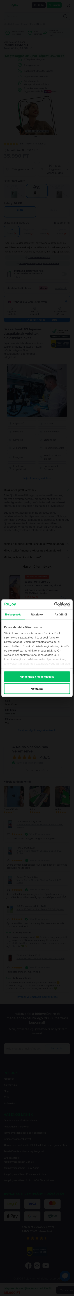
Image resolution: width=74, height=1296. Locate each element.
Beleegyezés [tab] (13, 614)
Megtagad (37, 688)
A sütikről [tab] (61, 614)
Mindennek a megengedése (37, 676)
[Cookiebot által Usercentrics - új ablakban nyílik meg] (54, 604)
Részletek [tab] (37, 614)
